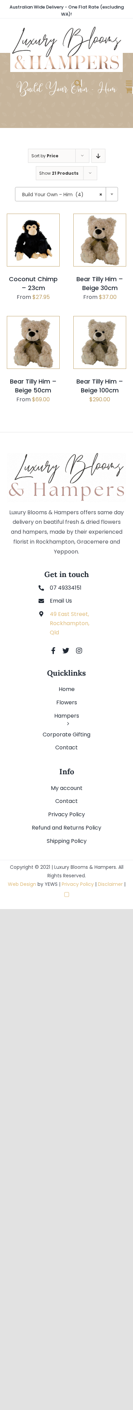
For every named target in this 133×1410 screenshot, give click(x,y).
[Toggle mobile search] (60, 83)
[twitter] (65, 650)
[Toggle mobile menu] (111, 83)
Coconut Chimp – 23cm (33, 283)
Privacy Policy (78, 884)
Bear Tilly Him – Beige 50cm (33, 385)
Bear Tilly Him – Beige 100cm (99, 385)
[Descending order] (98, 155)
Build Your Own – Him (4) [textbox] (62, 194)
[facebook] (53, 650)
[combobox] (66, 194)
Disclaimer (110, 884)
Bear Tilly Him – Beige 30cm (99, 283)
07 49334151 (66, 588)
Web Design (22, 884)
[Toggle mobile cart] (111, 90)
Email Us (61, 601)
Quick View (35, 262)
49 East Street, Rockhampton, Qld (69, 623)
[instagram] (79, 650)
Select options (33, 253)
